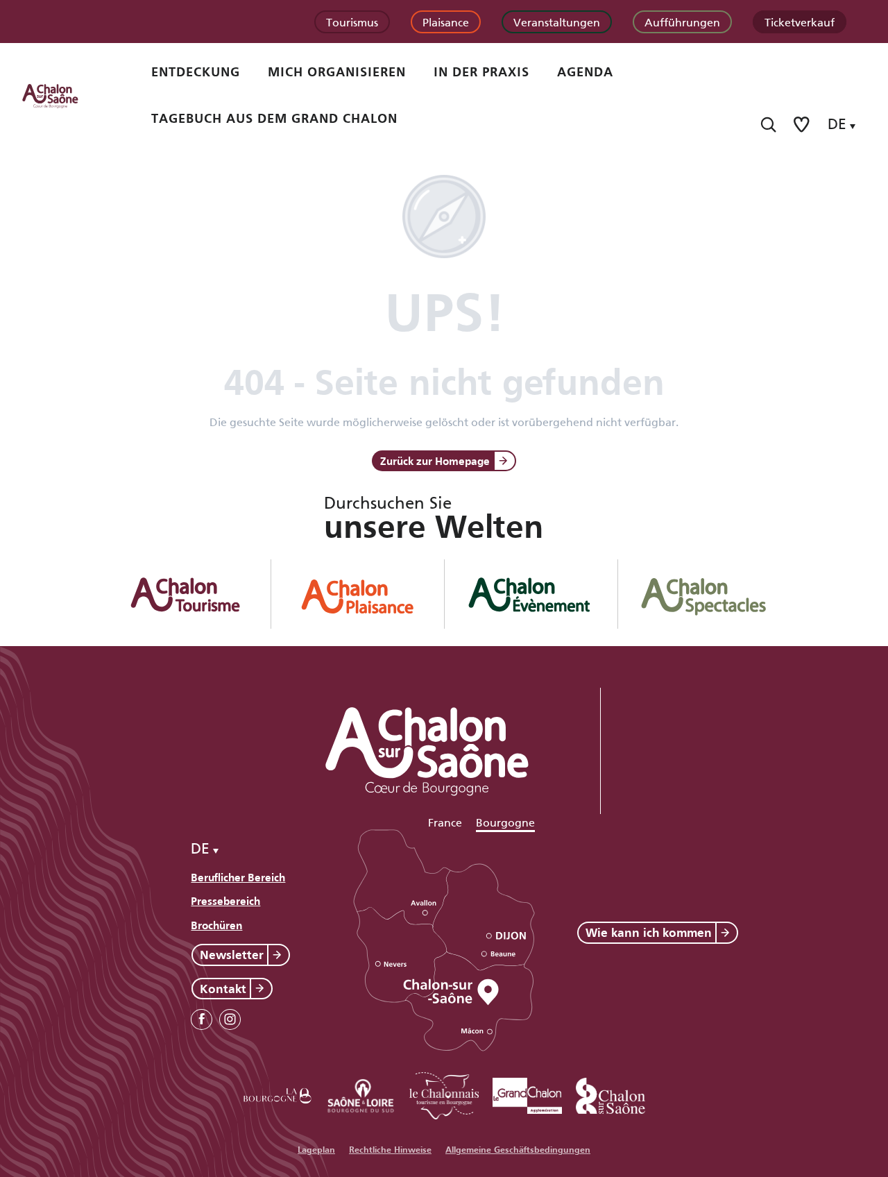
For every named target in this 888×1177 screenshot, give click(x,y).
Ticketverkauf (800, 21)
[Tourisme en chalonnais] (444, 1093)
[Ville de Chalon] (610, 1093)
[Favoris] (803, 124)
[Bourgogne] (277, 1093)
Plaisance (445, 21)
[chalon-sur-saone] (63, 95)
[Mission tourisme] (360, 1093)
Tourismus (352, 21)
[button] (768, 124)
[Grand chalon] (527, 1093)
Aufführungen (682, 21)
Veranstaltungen (556, 21)
